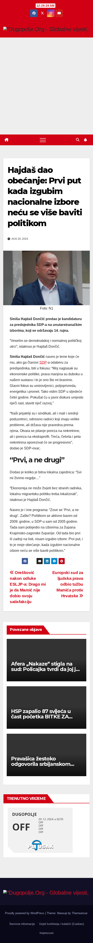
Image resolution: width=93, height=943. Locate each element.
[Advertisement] (46, 86)
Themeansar (79, 913)
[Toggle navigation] (43, 140)
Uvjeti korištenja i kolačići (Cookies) (61, 924)
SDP (43, 362)
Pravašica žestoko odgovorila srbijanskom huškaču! (40, 764)
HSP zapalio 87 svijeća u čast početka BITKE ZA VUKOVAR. (41, 716)
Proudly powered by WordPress (25, 913)
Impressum (47, 933)
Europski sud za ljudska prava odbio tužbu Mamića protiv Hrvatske (67, 584)
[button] (77, 140)
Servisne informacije (22, 924)
